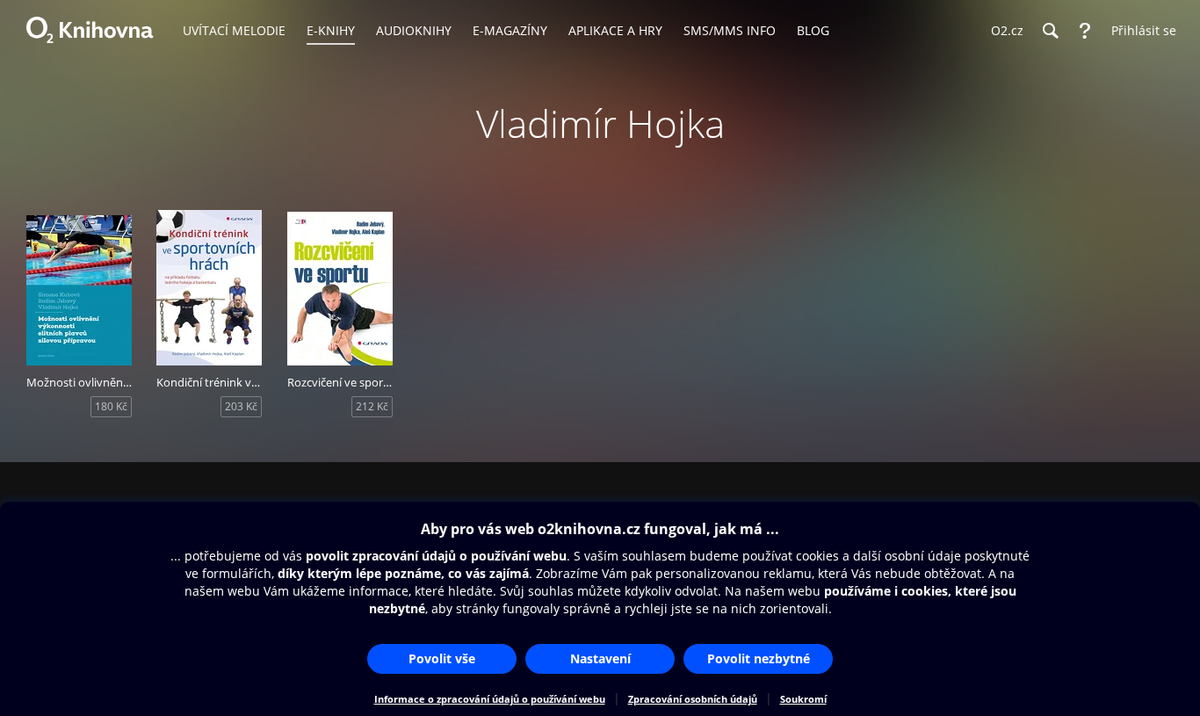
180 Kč (111, 406)
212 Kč (372, 406)
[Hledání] (1049, 30)
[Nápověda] (1084, 30)
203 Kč (241, 406)
